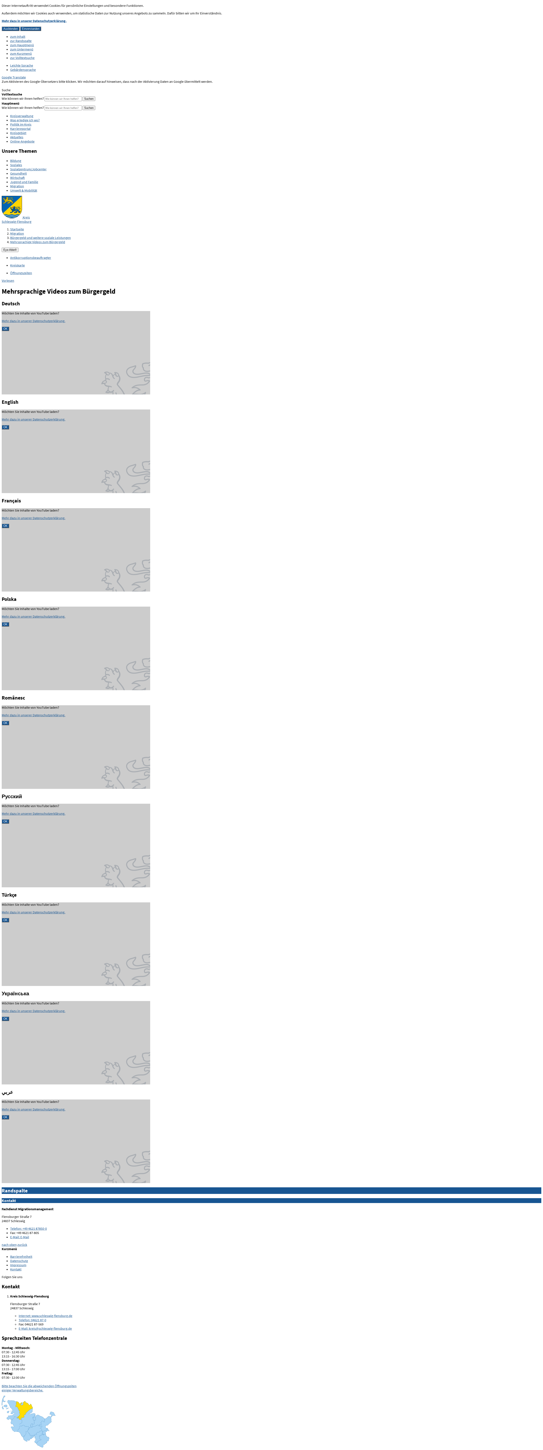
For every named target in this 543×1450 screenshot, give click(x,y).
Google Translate (14, 77)
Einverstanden (30, 28)
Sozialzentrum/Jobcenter (28, 169)
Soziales (16, 165)
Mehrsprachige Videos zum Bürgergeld (37, 242)
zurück (22, 1244)
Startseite (17, 229)
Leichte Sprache (21, 65)
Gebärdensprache (23, 69)
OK (5, 328)
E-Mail (19, 1237)
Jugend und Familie (24, 182)
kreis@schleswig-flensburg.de (45, 1328)
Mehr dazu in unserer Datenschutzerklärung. (34, 21)
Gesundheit (18, 173)
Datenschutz (19, 1261)
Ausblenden (10, 28)
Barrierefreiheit (21, 1256)
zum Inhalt (17, 36)
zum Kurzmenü (21, 53)
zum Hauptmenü (22, 45)
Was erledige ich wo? (25, 120)
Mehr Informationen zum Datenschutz (29, 86)
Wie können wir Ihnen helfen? (23, 98)
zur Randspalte (21, 41)
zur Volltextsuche (22, 58)
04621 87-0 (32, 1320)
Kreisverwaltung (21, 116)
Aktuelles (16, 137)
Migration (17, 186)
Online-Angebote (22, 141)
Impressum (18, 1265)
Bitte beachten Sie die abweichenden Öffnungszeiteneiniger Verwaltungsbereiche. (39, 1388)
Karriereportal (20, 128)
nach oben (9, 1244)
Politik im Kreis (20, 124)
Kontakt (15, 1269)
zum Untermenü (21, 49)
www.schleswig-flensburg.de (45, 1316)
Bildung (15, 160)
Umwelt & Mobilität (23, 190)
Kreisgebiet (18, 133)
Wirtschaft (17, 177)
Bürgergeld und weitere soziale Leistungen (40, 238)
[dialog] (76, 353)
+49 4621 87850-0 (28, 1228)
